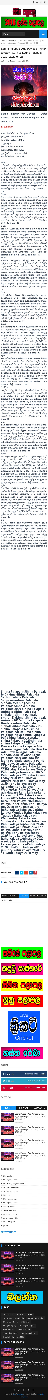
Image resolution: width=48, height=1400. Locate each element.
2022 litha (6, 1195)
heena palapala (9, 1206)
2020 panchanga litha (11, 1187)
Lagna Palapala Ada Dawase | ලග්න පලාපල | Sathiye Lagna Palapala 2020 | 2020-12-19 (30, 1255)
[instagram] (45, 2)
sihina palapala (9, 1222)
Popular (24, 1108)
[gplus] (24, 1390)
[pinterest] (41, 2)
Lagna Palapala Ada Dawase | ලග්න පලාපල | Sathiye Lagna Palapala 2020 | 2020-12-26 (30, 1129)
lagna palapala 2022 (10, 1218)
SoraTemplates (18, 1394)
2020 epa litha (8, 1176)
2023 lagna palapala (10, 1202)
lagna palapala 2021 (10, 1214)
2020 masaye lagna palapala (14, 1183)
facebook (34, 895)
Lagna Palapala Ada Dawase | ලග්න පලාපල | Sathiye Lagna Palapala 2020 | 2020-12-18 (30, 1268)
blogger (24, 895)
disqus (43, 895)
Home (3, 41)
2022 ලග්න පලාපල (10, 1199)
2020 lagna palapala (10, 1180)
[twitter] (37, 2)
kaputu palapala (9, 1210)
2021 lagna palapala (10, 1191)
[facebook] (33, 2)
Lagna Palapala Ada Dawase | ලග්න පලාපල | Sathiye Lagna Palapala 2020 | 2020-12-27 (30, 1116)
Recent (9, 1108)
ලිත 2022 (6, 1225)
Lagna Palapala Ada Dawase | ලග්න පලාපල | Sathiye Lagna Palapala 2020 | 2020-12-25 (30, 1142)
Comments (39, 1108)
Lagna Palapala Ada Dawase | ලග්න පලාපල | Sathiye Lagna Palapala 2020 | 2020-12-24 (30, 1155)
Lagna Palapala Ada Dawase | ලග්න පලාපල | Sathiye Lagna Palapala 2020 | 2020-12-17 (30, 1281)
